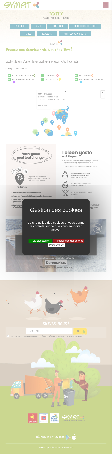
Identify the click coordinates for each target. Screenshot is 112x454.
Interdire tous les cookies (70, 241)
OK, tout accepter (41, 241)
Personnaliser (56, 245)
